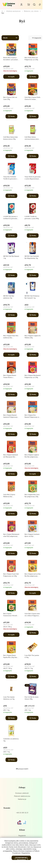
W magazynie (36, 38)
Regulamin (22, 836)
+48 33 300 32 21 (22, 813)
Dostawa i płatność (22, 793)
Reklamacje (22, 799)
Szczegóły (11, 76)
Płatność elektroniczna (22, 796)
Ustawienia (21, 860)
